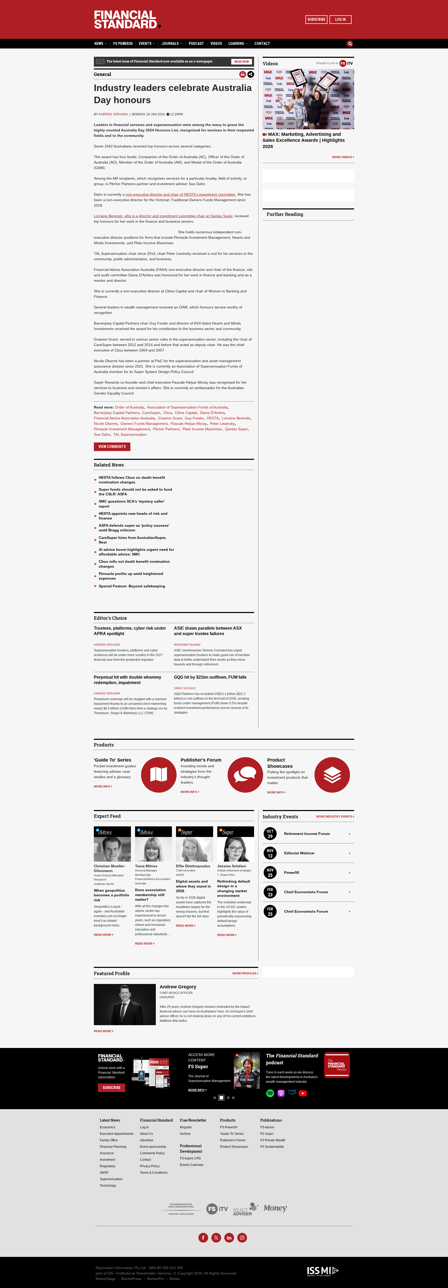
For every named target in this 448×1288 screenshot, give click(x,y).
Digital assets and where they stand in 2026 (193, 886)
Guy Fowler (194, 418)
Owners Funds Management (144, 423)
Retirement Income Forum (307, 834)
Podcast (196, 43)
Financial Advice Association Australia (124, 418)
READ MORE (102, 934)
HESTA (213, 418)
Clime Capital (186, 413)
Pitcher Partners (166, 429)
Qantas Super (236, 429)
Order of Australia (129, 407)
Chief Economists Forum (306, 892)
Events (145, 43)
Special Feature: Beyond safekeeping (132, 586)
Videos (216, 43)
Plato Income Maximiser (202, 429)
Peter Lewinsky (222, 423)
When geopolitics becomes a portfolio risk (111, 895)
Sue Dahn (102, 434)
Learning (236, 43)
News (99, 43)
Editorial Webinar (299, 853)
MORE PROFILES (244, 973)
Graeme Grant (170, 418)
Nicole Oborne (105, 423)
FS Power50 (122, 43)
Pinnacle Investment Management (122, 429)
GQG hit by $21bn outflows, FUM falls (210, 677)
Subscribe (316, 19)
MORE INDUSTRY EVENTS (334, 816)
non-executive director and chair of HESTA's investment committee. (181, 194)
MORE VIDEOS (342, 144)
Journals (170, 43)
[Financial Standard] (127, 19)
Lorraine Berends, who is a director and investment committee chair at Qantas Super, (164, 216)
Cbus (167, 413)
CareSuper (151, 413)
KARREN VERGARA (113, 114)
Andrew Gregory (178, 986)
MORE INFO (102, 786)
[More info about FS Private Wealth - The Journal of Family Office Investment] (247, 1070)
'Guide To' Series (112, 760)
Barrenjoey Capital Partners (116, 413)
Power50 (291, 872)
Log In (340, 19)
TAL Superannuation (130, 434)
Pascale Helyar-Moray (189, 423)
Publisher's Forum (201, 760)
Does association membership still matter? (150, 894)
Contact (262, 43)
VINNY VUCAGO (185, 688)
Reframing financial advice (297, 134)
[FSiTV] (346, 63)
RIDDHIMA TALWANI (187, 644)
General (102, 74)
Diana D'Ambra (212, 413)
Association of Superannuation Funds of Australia (187, 407)
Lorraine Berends (236, 418)
